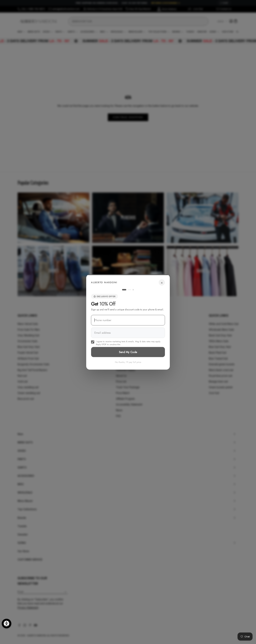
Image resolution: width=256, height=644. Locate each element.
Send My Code (128, 352)
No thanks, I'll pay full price (128, 362)
